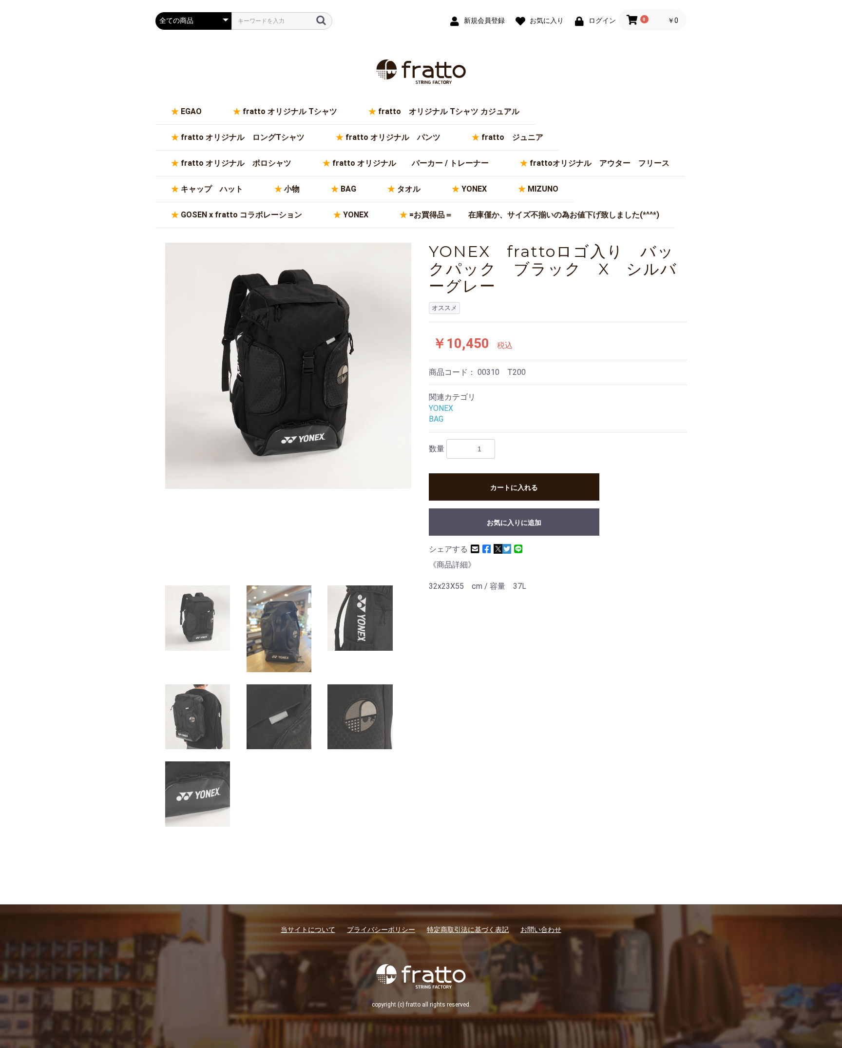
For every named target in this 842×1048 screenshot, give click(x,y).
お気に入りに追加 (514, 522)
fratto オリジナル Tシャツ (290, 111)
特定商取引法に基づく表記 (468, 929)
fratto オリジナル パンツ (392, 137)
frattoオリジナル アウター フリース (600, 163)
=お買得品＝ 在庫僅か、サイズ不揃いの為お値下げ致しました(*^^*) (534, 214)
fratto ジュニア (512, 137)
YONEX (474, 189)
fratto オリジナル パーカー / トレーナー (410, 163)
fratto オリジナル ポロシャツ (236, 163)
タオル (409, 189)
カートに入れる (514, 487)
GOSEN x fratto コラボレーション (241, 214)
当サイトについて (308, 929)
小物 (292, 189)
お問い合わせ (540, 929)
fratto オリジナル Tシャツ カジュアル (448, 111)
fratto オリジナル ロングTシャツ (243, 137)
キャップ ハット (212, 189)
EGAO (191, 111)
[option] (288, 366)
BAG (348, 189)
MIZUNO (543, 189)
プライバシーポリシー (381, 929)
